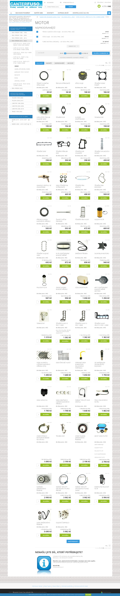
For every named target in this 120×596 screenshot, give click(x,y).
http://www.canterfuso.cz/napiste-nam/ (19, 22)
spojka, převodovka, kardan (22, 69)
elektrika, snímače (20, 81)
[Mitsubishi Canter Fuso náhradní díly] (26, 4)
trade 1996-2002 (17, 111)
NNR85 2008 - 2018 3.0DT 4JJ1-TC (21, 124)
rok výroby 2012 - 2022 (19, 41)
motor (17, 66)
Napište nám (38, 13)
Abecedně (70, 63)
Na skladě (41, 53)
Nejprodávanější (59, 63)
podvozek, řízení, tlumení (22, 72)
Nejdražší (49, 63)
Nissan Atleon (56, 586)
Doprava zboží (63, 13)
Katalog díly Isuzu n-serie (19, 116)
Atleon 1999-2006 (17, 98)
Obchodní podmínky (22, 13)
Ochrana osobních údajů (81, 586)
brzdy (16, 78)
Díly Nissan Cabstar (37, 586)
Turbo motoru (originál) (57, 41)
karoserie (17, 75)
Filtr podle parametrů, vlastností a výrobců (72, 57)
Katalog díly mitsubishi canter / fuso (18, 28)
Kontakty (50, 13)
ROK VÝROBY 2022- (17, 88)
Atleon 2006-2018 (17, 100)
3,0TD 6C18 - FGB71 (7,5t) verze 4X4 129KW (20, 57)
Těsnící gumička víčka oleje (58, 32)
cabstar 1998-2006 (18, 103)
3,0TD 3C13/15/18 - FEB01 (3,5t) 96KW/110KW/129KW (21, 48)
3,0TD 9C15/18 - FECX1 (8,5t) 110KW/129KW (21, 84)
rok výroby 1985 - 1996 (19, 32)
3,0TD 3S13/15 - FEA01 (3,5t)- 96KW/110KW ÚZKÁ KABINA (21, 44)
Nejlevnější (40, 63)
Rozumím (88, 594)
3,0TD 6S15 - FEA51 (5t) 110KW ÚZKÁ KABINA (22, 53)
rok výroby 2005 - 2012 (19, 38)
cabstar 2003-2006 (18, 106)
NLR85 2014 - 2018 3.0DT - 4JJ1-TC (21, 120)
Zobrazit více (72, 46)
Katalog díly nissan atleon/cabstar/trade (17, 94)
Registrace (108, 2)
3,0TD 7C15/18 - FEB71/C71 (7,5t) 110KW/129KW (21, 62)
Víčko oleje (53, 37)
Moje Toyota (47, 586)
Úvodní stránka (11, 12)
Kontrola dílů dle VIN (81, 13)
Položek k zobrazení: (101, 53)
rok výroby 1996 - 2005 (19, 35)
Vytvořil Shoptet (107, 592)
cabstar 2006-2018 (18, 109)
